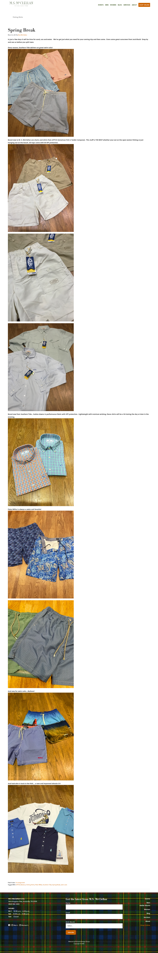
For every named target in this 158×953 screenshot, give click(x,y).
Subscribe (71, 932)
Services (126, 5)
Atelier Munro (145, 905)
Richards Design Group (82, 941)
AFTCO (18, 885)
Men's (15, 925)
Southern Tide (47, 885)
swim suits (64, 885)
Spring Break (21, 30)
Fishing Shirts (30, 885)
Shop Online (144, 5)
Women (113, 5)
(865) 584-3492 (13, 904)
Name (68, 903)
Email (68, 912)
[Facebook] (9, 925)
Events (101, 5)
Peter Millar (38, 885)
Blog (120, 5)
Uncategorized (20, 882)
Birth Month (70, 922)
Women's (24, 925)
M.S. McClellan (24, 4)
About (134, 5)
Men (107, 5)
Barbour (23, 885)
